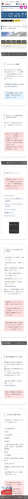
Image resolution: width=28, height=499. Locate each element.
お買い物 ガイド (24, 15)
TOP (3, 42)
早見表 (9, 42)
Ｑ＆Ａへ (8, 497)
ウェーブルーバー (9, 195)
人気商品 (19, 497)
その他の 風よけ (11, 15)
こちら (7, 142)
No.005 (3, 497)
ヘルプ (19, 42)
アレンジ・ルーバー (10, 209)
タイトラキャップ (9, 215)
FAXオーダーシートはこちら (14, 227)
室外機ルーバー (8, 212)
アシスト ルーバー (4, 15)
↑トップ (14, 497)
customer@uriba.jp (10, 286)
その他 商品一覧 (17, 15)
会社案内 (24, 42)
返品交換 (14, 42)
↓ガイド (25, 497)
